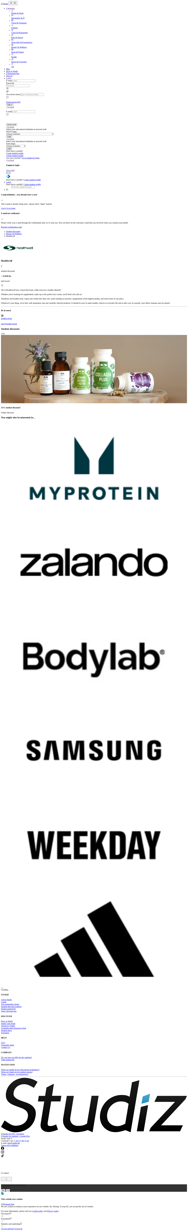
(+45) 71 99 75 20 (21, 1141)
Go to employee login (30, 158)
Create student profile (14, 153)
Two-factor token (13, 94)
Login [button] (8, 78)
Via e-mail (10, 170)
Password (10, 83)
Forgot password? (13, 102)
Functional (5, 1219)
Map (8, 69)
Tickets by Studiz (8, 1026)
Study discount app (8, 1011)
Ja (8, 1190)
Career (3, 1002)
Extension (5, 1033)
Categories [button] (10, 8)
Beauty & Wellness (14, 234)
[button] (9, 104)
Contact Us (5, 1047)
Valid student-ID (7, 1060)
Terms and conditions (9, 1145)
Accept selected (7, 1229)
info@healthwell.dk (9, 324)
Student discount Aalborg (11, 1006)
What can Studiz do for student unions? (17, 1072)
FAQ (3, 1043)
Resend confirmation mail (11, 227)
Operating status (7, 1045)
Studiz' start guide (8, 1023)
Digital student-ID (8, 1009)
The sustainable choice (10, 1004)
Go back (10, 107)
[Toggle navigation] (13, 3)
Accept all (18, 1229)
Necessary (5, 1214)
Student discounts (13, 231)
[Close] (2, 200)
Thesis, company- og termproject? (14, 1074)
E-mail (9, 81)
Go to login (10, 208)
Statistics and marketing (10, 1224)
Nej (3, 1190)
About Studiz (6, 1000)
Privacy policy (53, 1211)
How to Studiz (12, 71)
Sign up (9, 76)
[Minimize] (3, 1179)
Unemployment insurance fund (13, 1028)
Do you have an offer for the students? (16, 1057)
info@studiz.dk (13, 1143)
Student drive (6, 1030)
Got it (3, 208)
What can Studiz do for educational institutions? (20, 1070)
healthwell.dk (6, 318)
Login (8, 182)
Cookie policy (37, 1211)
